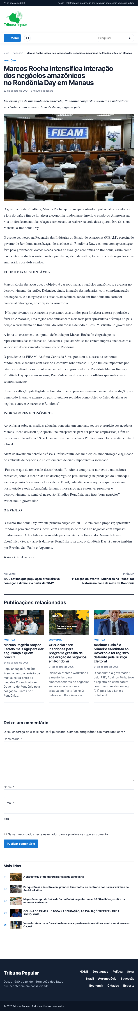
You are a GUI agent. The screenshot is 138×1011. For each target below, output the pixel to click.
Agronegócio (107, 978)
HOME (84, 971)
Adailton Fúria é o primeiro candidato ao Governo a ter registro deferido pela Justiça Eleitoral (111, 653)
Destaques (100, 971)
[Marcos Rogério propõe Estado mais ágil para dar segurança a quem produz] (24, 622)
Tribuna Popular (21, 973)
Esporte (128, 985)
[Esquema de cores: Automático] (27, 38)
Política (9, 639)
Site (6, 818)
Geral (130, 971)
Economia (55, 639)
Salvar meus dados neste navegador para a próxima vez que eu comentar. (58, 834)
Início (6, 53)
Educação (127, 978)
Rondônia (18, 53)
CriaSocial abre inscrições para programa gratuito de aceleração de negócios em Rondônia (68, 653)
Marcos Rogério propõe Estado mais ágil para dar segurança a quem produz (23, 651)
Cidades (113, 985)
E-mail (9, 803)
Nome (9, 787)
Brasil (90, 978)
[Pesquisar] (130, 38)
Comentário (13, 739)
